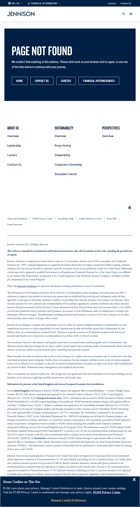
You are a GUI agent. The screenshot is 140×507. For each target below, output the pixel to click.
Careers (112, 3)
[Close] (134, 482)
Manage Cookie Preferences (68, 500)
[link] (130, 208)
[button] (15, 3)
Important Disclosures (27, 286)
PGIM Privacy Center (106, 492)
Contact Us (125, 3)
